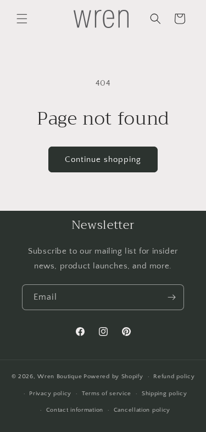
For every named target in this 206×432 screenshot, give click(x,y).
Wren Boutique (59, 376)
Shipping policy (164, 393)
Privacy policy (50, 393)
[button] (22, 19)
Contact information (74, 410)
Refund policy (173, 376)
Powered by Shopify (113, 376)
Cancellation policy (142, 410)
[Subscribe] (171, 297)
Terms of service (106, 393)
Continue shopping (103, 159)
